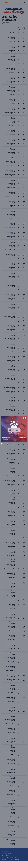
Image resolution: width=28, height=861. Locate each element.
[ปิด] (24, 418)
